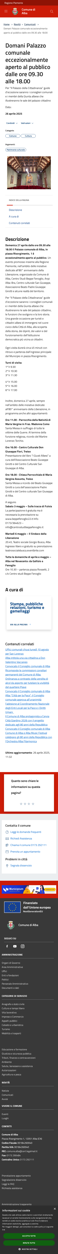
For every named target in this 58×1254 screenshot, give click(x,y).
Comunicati (30, 24)
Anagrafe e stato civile (13, 1004)
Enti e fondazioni (10, 975)
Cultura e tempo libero (13, 1008)
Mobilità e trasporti (11, 1033)
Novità (17, 24)
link (3, 1229)
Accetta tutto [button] (29, 1235)
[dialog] (29, 1230)
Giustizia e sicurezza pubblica (16, 1053)
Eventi (5, 1114)
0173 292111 (27, 1159)
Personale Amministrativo (15, 983)
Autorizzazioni (9, 1070)
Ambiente (7, 1062)
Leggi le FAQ (8, 1184)
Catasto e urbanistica (12, 1025)
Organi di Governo (11, 963)
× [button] (55, 1209)
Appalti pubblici (9, 1021)
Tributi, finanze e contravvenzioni (19, 1058)
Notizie (5, 1090)
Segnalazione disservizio (14, 1180)
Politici (5, 979)
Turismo (6, 1029)
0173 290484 (14, 1155)
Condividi (10, 123)
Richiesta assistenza (12, 1188)
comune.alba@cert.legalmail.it (22, 1151)
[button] (29, 1249)
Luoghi (5, 1118)
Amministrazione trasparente (17, 1204)
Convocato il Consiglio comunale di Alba (27, 666)
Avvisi (5, 1099)
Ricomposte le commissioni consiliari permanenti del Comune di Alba (26, 672)
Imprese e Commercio (12, 1016)
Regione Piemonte (13, 3)
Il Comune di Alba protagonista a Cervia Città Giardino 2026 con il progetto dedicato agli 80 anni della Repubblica (27, 720)
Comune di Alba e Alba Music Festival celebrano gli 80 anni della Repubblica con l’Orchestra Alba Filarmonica (28, 737)
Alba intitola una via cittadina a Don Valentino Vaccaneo (25, 660)
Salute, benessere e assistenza (17, 1066)
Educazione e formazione (14, 1049)
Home (7, 24)
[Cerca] (52, 11)
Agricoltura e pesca (11, 1074)
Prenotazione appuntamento (16, 1175)
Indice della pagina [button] (19, 200)
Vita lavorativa (9, 1012)
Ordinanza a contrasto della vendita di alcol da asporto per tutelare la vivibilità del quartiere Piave (27, 683)
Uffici (4, 971)
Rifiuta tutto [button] (29, 1242)
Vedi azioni (26, 123)
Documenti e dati (10, 988)
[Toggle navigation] (6, 11)
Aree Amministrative (12, 967)
